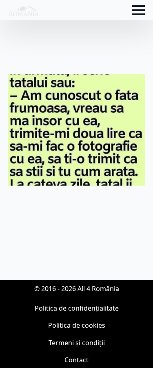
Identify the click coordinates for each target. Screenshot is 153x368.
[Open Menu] (138, 10)
